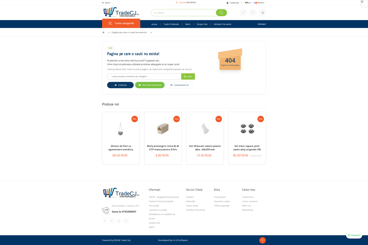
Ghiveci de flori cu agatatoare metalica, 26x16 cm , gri (121, 149)
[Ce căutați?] (221, 12)
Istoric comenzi (249, 201)
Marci (187, 24)
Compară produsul (123, 164)
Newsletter (248, 209)
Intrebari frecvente (222, 24)
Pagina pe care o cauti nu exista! (129, 32)
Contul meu (234, 2)
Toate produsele (171, 24)
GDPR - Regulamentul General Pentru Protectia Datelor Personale (164, 201)
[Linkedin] (118, 220)
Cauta (189, 76)
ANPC (152, 227)
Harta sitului (192, 205)
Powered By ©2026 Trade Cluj (116, 240)
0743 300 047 (191, 2)
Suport (107, 2)
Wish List (246, 205)
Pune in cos (123, 157)
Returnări (190, 201)
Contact (262, 24)
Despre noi (202, 24)
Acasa (154, 24)
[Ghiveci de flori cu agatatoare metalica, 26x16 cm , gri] (121, 128)
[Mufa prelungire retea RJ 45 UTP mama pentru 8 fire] (163, 128)
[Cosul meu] (262, 12)
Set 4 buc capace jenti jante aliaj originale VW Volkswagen (247, 149)
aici (157, 60)
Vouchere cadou (222, 201)
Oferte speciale (222, 205)
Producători (220, 197)
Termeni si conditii (158, 209)
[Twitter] (111, 220)
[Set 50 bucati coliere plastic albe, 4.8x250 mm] (205, 128)
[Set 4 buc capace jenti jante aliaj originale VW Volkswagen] (247, 128)
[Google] (126, 220)
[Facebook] (104, 220)
